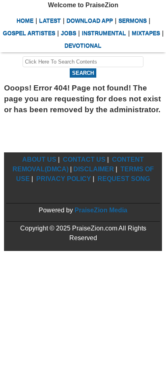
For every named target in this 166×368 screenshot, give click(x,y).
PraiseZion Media (101, 210)
